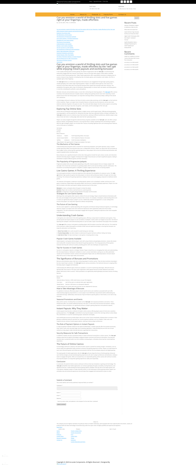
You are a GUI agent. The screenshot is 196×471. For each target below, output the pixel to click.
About (58, 432)
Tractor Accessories (76, 432)
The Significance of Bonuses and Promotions (68, 49)
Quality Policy (60, 436)
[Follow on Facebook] (122, 1)
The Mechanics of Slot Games (64, 35)
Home (72, 14)
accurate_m (127, 62)
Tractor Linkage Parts (76, 431)
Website (59, 398)
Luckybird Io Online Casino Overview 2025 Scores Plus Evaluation (131, 58)
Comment (60, 385)
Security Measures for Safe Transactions (67, 58)
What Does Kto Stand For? (131, 29)
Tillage (72, 438)
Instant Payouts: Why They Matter (65, 55)
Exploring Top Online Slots (63, 33)
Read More (59, 427)
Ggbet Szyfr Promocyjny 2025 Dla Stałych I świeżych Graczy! (131, 37)
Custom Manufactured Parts (78, 442)
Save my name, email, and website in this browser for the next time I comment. (77, 401)
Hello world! (135, 62)
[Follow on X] (125, 1)
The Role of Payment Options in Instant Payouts (69, 56)
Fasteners (73, 440)
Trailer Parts (74, 436)
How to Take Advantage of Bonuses (65, 51)
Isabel (125, 56)
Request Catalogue (61, 438)
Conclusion (59, 62)
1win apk (107, 92)
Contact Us (122, 14)
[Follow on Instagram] (128, 1)
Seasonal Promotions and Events (65, 53)
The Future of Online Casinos (64, 60)
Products (95, 14)
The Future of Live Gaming (63, 42)
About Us (83, 14)
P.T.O (72, 434)
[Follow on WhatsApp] (100, 445)
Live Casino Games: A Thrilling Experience (67, 38)
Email (58, 395)
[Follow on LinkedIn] (131, 1)
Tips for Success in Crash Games (65, 47)
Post (67, 22)
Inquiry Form (108, 14)
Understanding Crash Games (64, 44)
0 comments (73, 22)
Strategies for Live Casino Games (65, 40)
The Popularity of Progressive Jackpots (66, 36)
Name (59, 392)
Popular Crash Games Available (65, 45)
